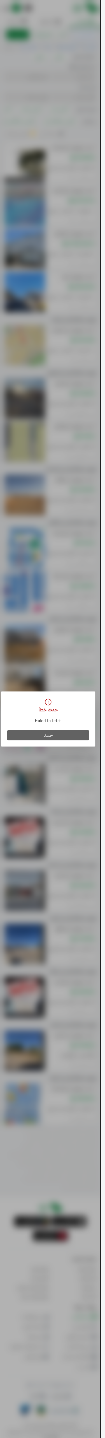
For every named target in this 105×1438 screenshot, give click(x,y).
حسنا (48, 735)
